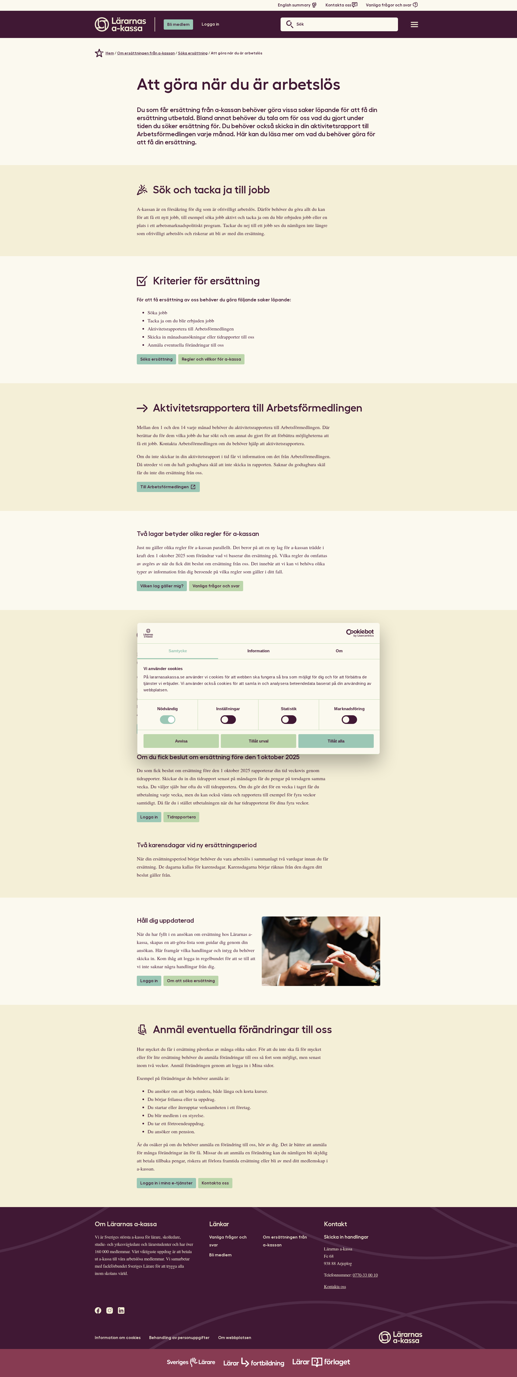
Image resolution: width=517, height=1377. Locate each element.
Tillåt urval (258, 741)
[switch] (228, 719)
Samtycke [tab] (178, 651)
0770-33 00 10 (365, 1275)
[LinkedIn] (121, 1310)
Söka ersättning (193, 53)
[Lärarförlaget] (321, 1366)
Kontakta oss (338, 5)
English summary (294, 5)
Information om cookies (118, 1338)
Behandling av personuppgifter (179, 1338)
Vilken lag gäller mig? (161, 586)
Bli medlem (178, 24)
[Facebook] (98, 1310)
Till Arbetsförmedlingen (164, 487)
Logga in (210, 24)
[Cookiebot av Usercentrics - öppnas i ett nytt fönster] (350, 633)
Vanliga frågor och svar (388, 5)
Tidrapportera (181, 817)
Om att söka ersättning (191, 981)
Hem (110, 53)
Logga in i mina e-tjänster (166, 1183)
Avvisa (181, 741)
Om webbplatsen (234, 1338)
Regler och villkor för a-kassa (211, 359)
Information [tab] (258, 651)
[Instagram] (109, 1310)
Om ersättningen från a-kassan (146, 53)
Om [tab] (339, 651)
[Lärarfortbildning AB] (254, 1366)
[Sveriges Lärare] (191, 1366)
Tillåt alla (336, 741)
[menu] (414, 24)
